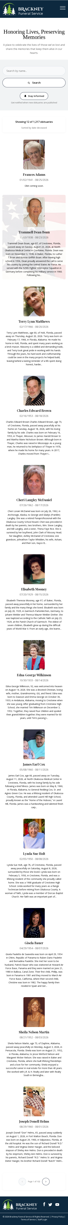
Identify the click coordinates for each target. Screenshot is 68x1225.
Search (34, 82)
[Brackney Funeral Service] (22, 8)
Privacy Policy (58, 1216)
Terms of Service (28, 1219)
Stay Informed (34, 96)
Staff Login (42, 1219)
